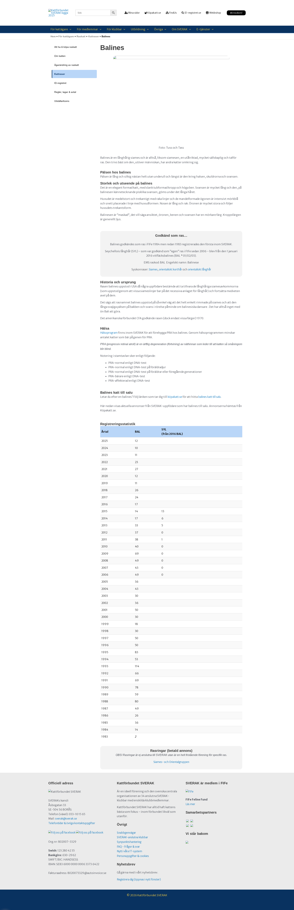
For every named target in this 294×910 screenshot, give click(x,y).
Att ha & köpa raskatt (65, 47)
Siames (153, 269)
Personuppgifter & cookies (133, 856)
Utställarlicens (61, 101)
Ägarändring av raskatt (66, 65)
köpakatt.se (175, 396)
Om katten (60, 56)
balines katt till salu (209, 396)
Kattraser (59, 74)
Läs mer (190, 804)
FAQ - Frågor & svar (128, 846)
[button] (236, 12)
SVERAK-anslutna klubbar (132, 837)
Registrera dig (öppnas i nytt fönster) (139, 879)
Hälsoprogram (109, 332)
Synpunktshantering (129, 842)
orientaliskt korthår (170, 269)
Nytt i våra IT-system (129, 851)
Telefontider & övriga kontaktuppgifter (71, 823)
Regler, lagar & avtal (65, 92)
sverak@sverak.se (66, 818)
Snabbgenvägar (126, 832)
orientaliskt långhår (199, 269)
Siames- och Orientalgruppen (171, 762)
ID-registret (60, 83)
